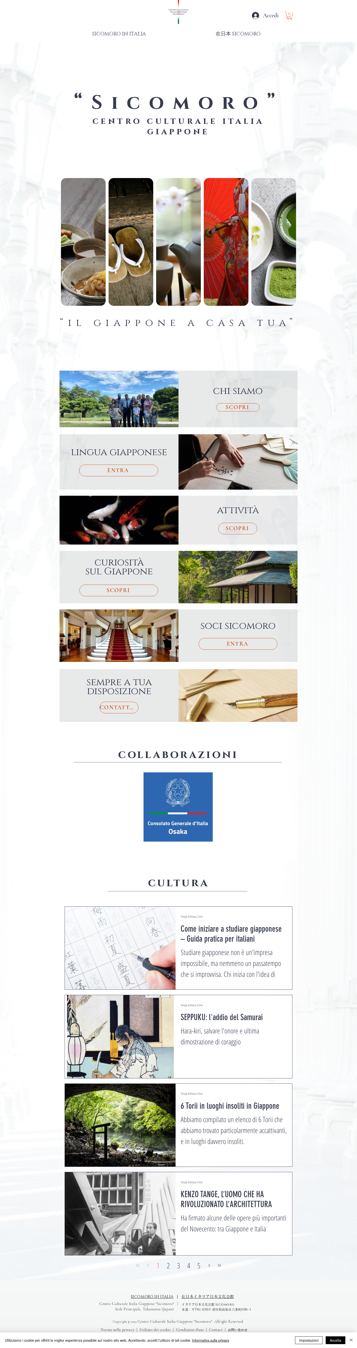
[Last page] (219, 1265)
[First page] (137, 1265)
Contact (215, 1329)
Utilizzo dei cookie (155, 1329)
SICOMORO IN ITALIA (152, 1296)
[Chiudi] (351, 1340)
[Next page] (209, 1265)
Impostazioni (309, 1340)
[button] (289, 15)
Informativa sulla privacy (210, 1340)
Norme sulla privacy (117, 1329)
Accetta (335, 1340)
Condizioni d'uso (190, 1329)
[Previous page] (148, 1265)
